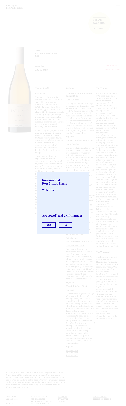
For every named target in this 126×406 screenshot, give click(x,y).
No (65, 225)
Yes (49, 225)
